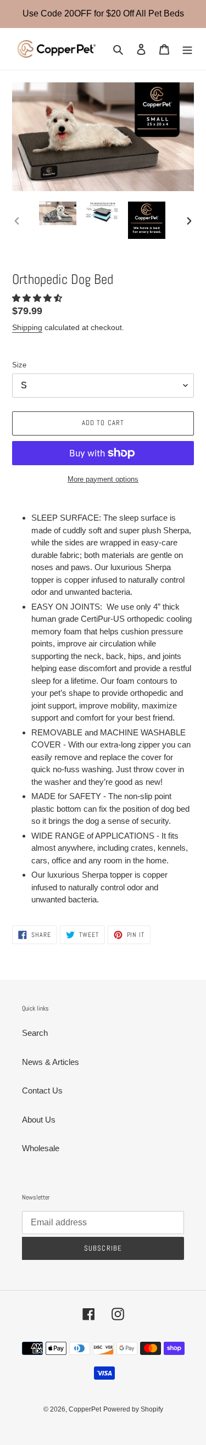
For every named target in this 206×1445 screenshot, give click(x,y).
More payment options (103, 479)
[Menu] (187, 49)
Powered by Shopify (133, 1409)
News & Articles (50, 1062)
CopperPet (85, 1409)
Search (35, 1032)
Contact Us (42, 1090)
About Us (38, 1119)
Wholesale (40, 1148)
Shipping (27, 327)
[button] (38, 298)
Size (19, 365)
